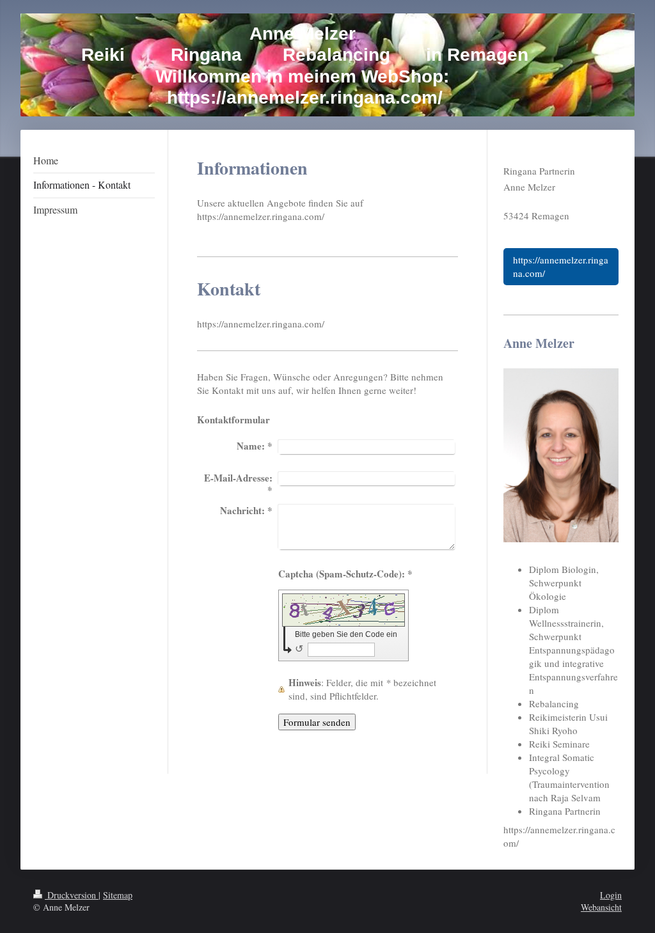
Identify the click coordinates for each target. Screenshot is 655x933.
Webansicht (601, 907)
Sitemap (117, 895)
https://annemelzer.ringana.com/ (560, 266)
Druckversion (72, 895)
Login (611, 895)
